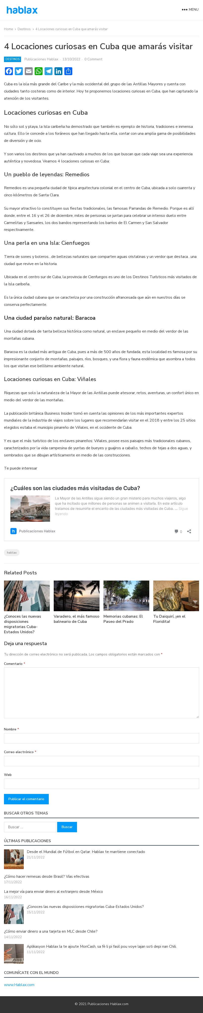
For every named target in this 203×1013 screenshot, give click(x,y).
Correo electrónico (20, 752)
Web (8, 774)
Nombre (11, 729)
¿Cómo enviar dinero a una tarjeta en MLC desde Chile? (51, 931)
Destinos (24, 29)
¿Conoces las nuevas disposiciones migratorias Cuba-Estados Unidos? (22, 624)
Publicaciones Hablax (41, 59)
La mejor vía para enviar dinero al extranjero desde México (53, 891)
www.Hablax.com (19, 985)
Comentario (14, 663)
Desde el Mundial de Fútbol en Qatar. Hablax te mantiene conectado (86, 851)
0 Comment (93, 59)
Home (8, 29)
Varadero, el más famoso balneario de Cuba (76, 619)
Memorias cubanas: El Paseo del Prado (123, 619)
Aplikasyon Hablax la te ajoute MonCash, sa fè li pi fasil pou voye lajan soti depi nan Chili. (102, 946)
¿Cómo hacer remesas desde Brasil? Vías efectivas (46, 876)
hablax (12, 553)
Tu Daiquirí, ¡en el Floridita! (169, 619)
